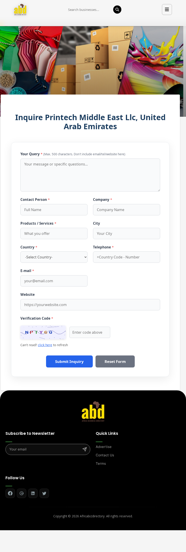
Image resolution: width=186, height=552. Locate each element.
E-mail (27, 270)
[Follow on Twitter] (44, 493)
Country (28, 247)
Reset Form (115, 361)
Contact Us (105, 455)
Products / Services (38, 223)
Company (102, 199)
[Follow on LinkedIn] (33, 493)
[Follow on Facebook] (10, 493)
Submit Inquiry (69, 361)
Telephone (103, 247)
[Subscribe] (84, 449)
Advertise (104, 447)
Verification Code (36, 318)
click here (45, 345)
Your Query (72, 154)
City (96, 223)
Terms (101, 463)
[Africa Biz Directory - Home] (93, 411)
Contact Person (35, 199)
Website (27, 294)
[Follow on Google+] (21, 493)
